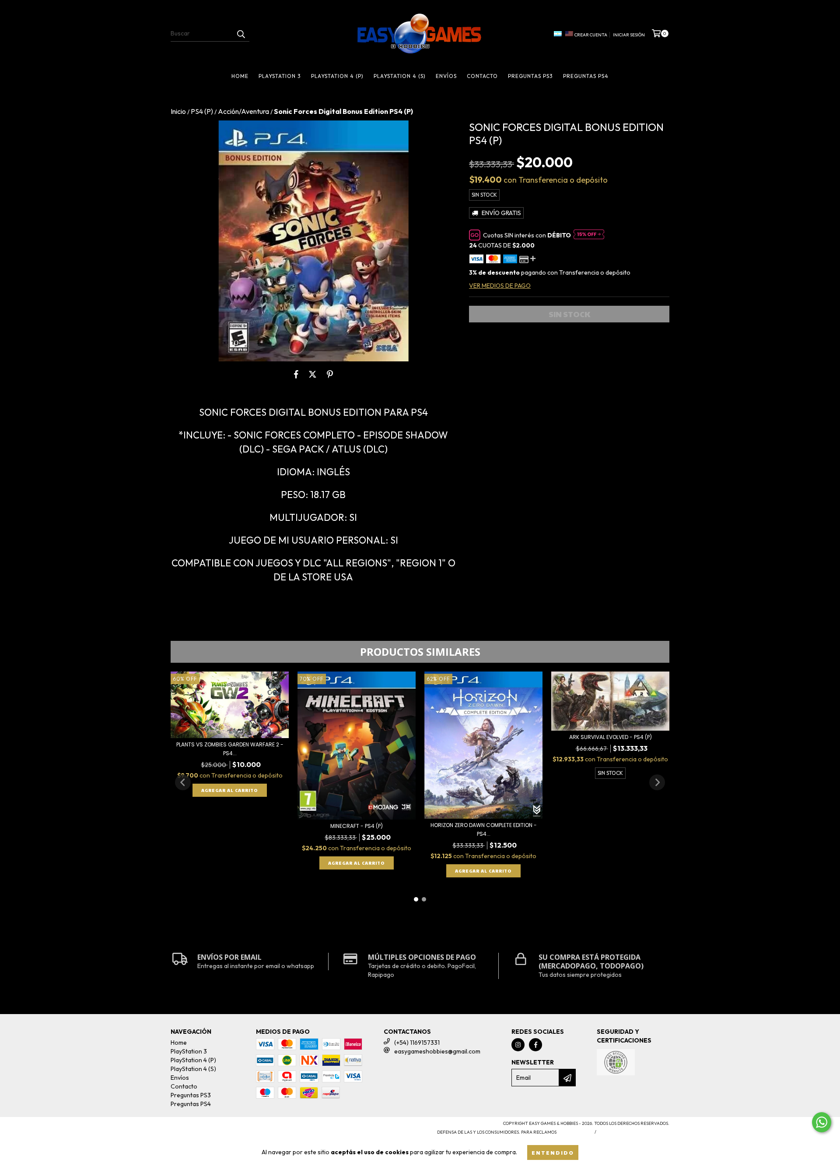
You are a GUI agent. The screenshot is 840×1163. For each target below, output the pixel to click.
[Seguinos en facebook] (535, 1044)
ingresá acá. (574, 1132)
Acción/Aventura (243, 111)
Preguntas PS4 (586, 76)
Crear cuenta (590, 35)
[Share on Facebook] (296, 374)
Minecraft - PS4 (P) (356, 826)
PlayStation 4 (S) (400, 76)
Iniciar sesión (629, 35)
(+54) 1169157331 (417, 1042)
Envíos (446, 76)
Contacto (482, 76)
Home (239, 76)
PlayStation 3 (280, 76)
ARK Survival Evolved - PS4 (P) (610, 737)
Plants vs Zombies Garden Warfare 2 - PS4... (230, 749)
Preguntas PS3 (530, 76)
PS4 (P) (202, 111)
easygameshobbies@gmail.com (437, 1051)
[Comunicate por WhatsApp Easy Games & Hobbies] (821, 1122)
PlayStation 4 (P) (337, 76)
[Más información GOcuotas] (589, 235)
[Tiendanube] (209, 1126)
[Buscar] (240, 34)
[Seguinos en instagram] (518, 1044)
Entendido (553, 1152)
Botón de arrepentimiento (634, 1132)
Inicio (178, 111)
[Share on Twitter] (312, 374)
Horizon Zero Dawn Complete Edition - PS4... (483, 829)
